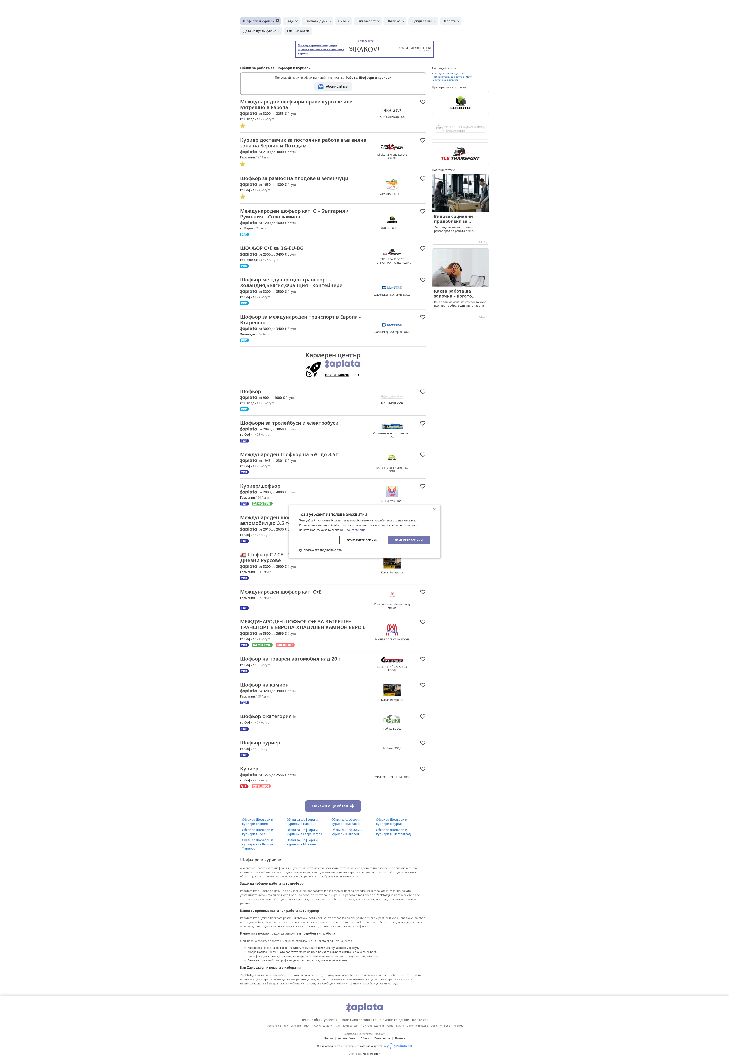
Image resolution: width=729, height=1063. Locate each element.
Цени (305, 1019)
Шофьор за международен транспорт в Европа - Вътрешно (300, 319)
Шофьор (250, 391)
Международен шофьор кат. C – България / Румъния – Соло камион (294, 213)
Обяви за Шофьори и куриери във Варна (347, 821)
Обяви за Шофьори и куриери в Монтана (302, 842)
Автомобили (346, 1038)
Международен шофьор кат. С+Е (280, 591)
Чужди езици (421, 21)
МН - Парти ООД (392, 402)
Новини (400, 1038)
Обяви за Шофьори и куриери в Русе (257, 832)
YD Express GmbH (392, 501)
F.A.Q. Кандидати (322, 1025)
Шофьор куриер (260, 742)
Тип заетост (366, 21)
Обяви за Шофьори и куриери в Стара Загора (304, 832)
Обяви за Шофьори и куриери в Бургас (391, 821)
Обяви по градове (417, 1025)
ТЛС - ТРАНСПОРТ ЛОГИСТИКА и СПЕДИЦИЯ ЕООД (392, 262)
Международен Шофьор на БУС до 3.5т (289, 454)
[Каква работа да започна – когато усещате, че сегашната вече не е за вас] (460, 284)
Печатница (382, 1038)
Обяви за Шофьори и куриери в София (257, 821)
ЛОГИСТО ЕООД (392, 228)
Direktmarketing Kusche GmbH (392, 156)
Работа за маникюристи (445, 80)
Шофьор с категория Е (268, 716)
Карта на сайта (395, 1025)
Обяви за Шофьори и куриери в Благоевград (393, 832)
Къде (290, 21)
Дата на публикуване (259, 31)
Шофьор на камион (264, 684)
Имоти (328, 1038)
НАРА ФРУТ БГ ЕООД (392, 194)
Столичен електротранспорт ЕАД (392, 435)
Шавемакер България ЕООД (392, 294)
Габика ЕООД (392, 728)
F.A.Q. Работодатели (346, 1025)
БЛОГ (307, 1025)
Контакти (420, 1019)
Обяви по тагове (440, 1025)
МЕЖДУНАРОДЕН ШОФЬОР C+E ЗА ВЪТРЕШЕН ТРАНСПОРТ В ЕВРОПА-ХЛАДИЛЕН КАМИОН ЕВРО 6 (303, 624)
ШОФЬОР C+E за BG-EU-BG (272, 248)
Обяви (365, 1038)
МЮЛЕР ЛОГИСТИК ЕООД (392, 639)
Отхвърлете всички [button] (362, 540)
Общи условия (325, 1019)
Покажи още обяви (330, 806)
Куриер (249, 768)
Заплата (449, 21)
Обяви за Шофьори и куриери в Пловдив (302, 821)
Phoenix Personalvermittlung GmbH (392, 605)
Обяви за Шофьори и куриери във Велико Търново (257, 844)
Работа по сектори (277, 1025)
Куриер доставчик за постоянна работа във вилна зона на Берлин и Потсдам (303, 142)
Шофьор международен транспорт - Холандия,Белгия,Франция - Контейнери (291, 282)
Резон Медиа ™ (371, 1053)
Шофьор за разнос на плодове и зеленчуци (294, 178)
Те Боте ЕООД (392, 748)
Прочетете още (354, 530)
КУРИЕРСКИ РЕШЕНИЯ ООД (392, 777)
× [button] (434, 509)
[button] (320, 550)
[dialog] (364, 531)
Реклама (458, 1025)
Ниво (342, 21)
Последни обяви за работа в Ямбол (452, 76)
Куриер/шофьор (260, 485)
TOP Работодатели (372, 1025)
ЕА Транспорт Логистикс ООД (392, 469)
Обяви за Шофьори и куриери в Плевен (347, 832)
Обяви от (394, 21)
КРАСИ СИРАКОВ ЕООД (392, 117)
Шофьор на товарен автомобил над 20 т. (291, 658)
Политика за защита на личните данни (374, 1019)
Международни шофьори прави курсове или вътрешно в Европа (296, 104)
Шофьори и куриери (259, 21)
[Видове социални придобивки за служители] (460, 209)
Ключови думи (316, 21)
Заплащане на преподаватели (448, 73)
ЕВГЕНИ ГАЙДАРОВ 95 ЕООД (392, 668)
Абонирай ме (337, 86)
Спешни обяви (298, 31)
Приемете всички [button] (409, 540)
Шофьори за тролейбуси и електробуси (289, 422)
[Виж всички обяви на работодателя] (392, 113)
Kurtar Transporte (392, 572)
